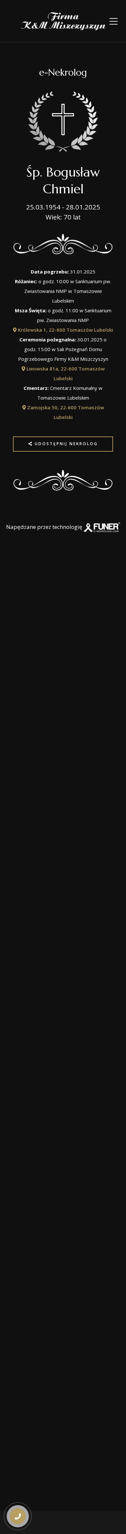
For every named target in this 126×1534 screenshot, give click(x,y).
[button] (17, 1493)
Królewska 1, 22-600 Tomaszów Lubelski (64, 330)
